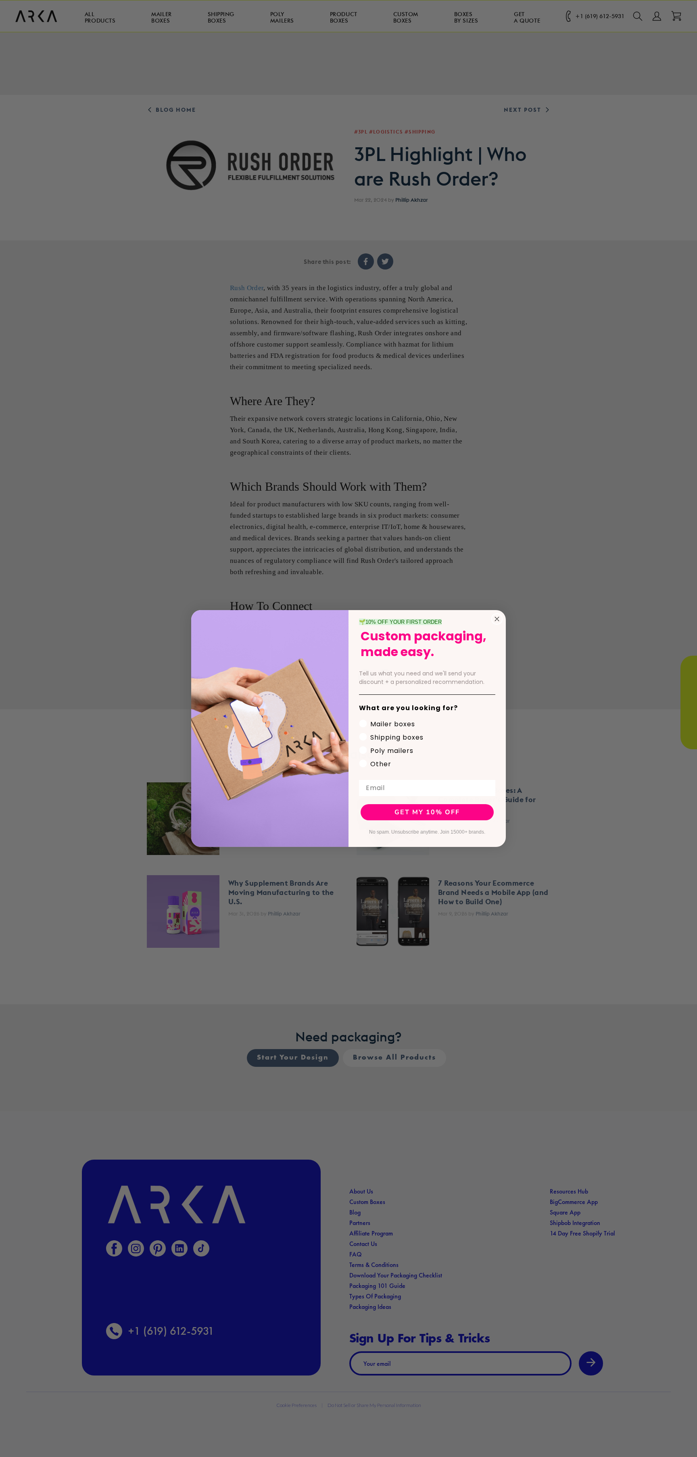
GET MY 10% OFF (427, 812)
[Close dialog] (497, 619)
